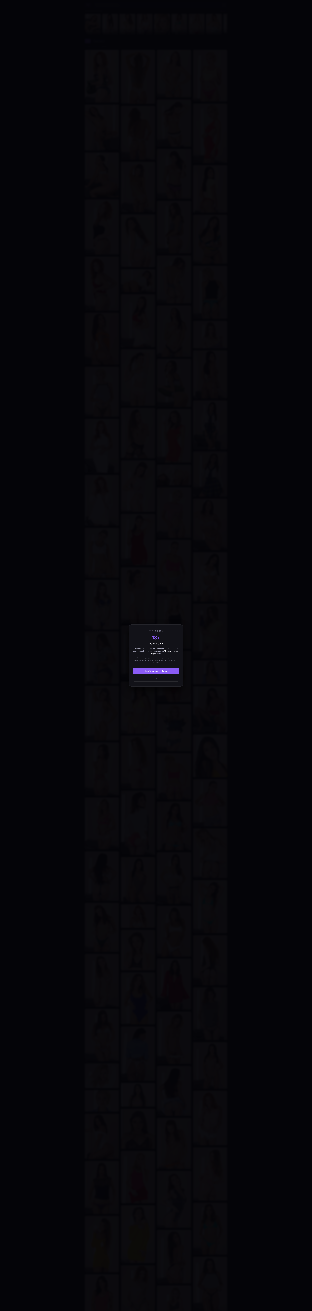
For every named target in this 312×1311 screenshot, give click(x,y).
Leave (156, 679)
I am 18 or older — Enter (156, 671)
